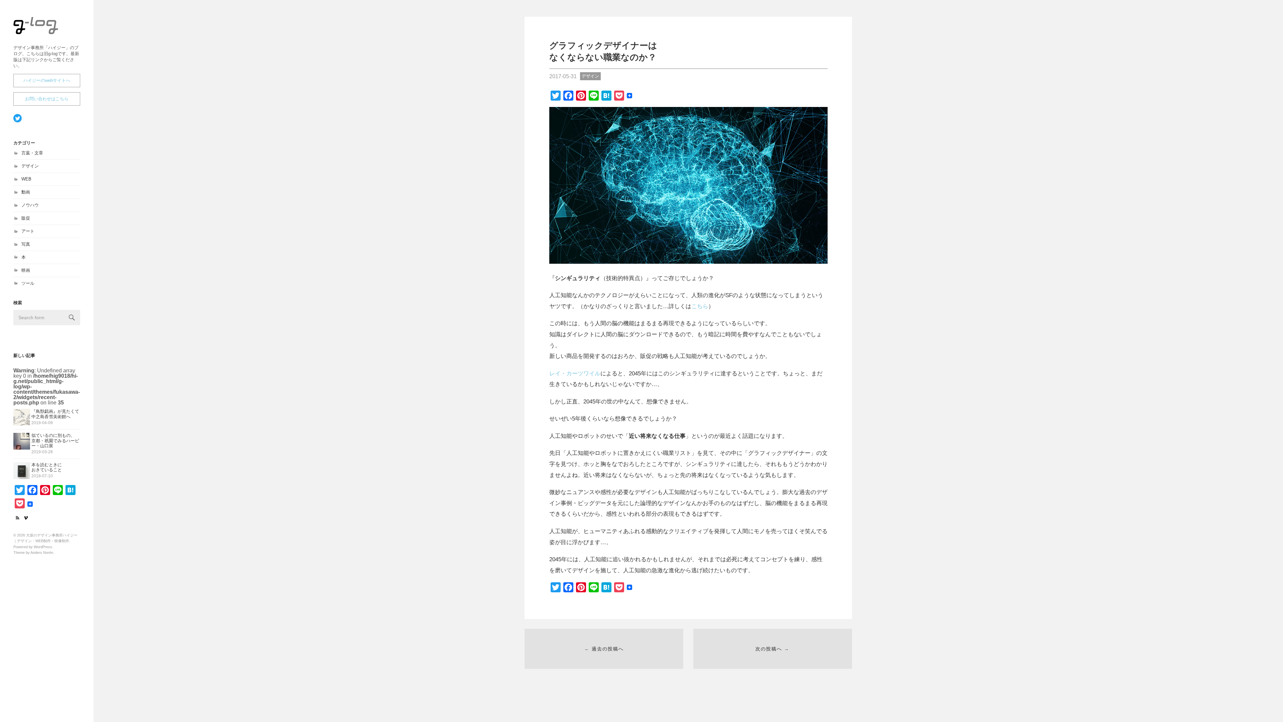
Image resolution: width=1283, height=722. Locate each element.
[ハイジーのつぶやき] (46, 118)
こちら (699, 306)
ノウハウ (30, 205)
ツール (27, 283)
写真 (25, 244)
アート (27, 231)
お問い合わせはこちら (46, 98)
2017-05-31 (563, 76)
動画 (25, 192)
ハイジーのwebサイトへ (46, 80)
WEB (26, 179)
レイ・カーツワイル (574, 373)
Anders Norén (41, 553)
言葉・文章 (32, 152)
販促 (25, 218)
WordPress (43, 547)
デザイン (30, 165)
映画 (25, 270)
